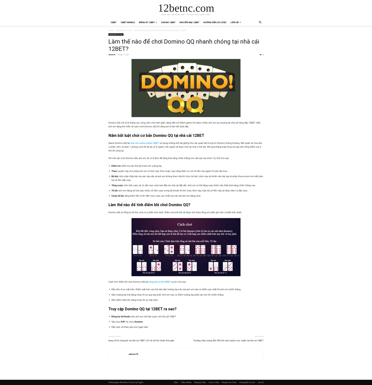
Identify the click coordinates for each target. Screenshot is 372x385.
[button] (260, 22)
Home (110, 30)
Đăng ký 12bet (147, 22)
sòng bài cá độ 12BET (160, 281)
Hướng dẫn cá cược (215, 22)
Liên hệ (235, 22)
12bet (113, 22)
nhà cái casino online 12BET (144, 143)
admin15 (111, 54)
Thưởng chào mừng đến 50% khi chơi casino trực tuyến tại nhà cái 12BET (228, 340)
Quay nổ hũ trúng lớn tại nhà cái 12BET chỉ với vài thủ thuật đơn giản (141, 340)
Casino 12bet (168, 22)
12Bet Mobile (127, 22)
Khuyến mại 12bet (189, 22)
